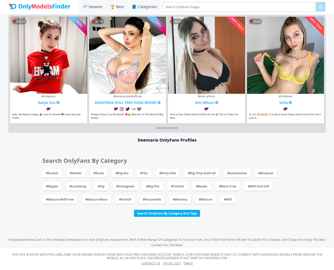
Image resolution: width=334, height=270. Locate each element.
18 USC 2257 (172, 263)
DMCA (188, 263)
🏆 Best (117, 6)
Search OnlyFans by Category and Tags (167, 213)
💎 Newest (92, 6)
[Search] (320, 7)
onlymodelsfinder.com (25, 240)
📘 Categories (144, 6)
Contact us (150, 263)
